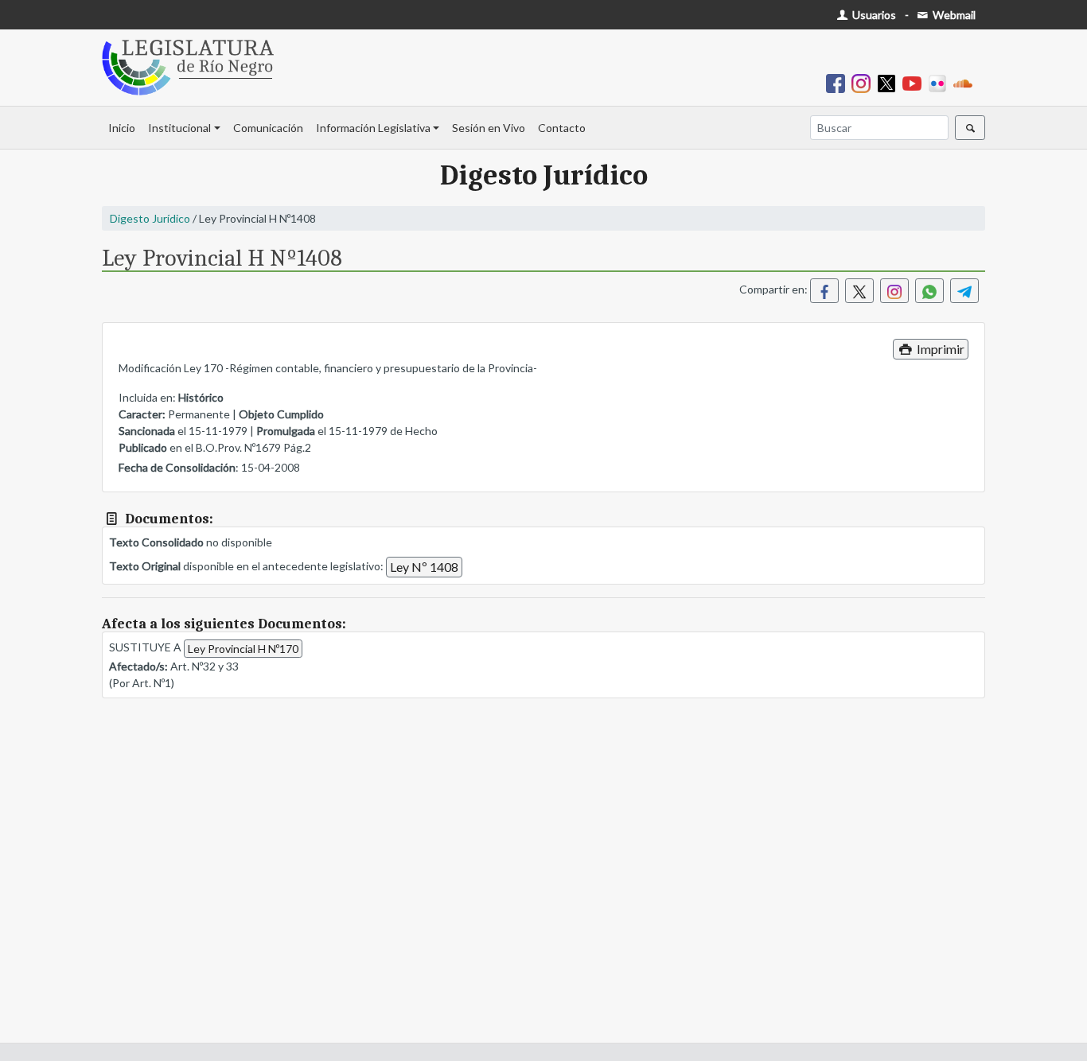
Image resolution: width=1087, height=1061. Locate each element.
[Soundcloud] (966, 82)
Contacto (562, 127)
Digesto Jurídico (150, 218)
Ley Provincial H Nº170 (243, 648)
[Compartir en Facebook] (824, 290)
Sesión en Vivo (488, 127)
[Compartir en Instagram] (894, 290)
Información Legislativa (373, 127)
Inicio (121, 127)
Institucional (179, 127)
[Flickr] (940, 82)
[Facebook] (838, 82)
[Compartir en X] (859, 290)
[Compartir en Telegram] (964, 290)
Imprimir (939, 348)
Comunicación (268, 127)
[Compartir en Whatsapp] (929, 290)
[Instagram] (864, 82)
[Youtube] (915, 82)
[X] (889, 82)
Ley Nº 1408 (424, 566)
